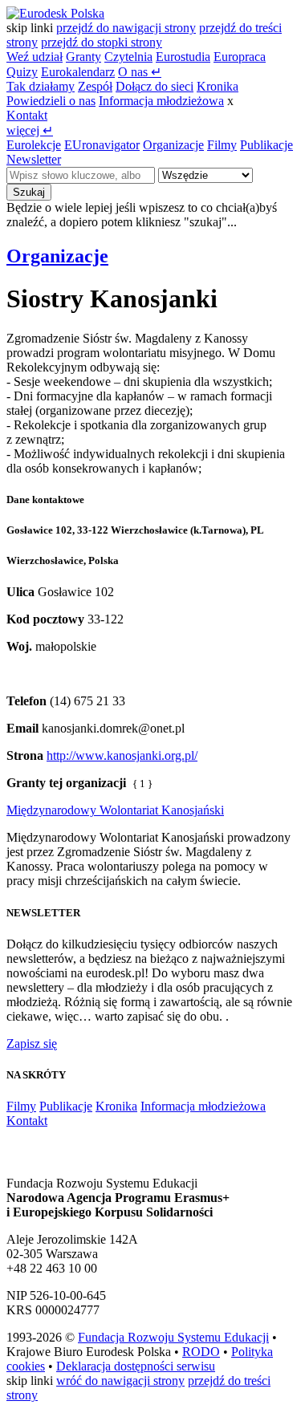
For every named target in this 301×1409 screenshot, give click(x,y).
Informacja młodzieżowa (161, 101)
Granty (83, 56)
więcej (29, 130)
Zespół (95, 86)
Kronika (217, 86)
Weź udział (34, 56)
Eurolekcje (33, 145)
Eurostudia (183, 56)
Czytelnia (128, 56)
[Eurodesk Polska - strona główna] (55, 13)
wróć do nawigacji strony (120, 1380)
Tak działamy (40, 86)
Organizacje (173, 145)
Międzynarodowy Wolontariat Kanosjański (115, 810)
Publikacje (266, 145)
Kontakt (26, 115)
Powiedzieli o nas (51, 101)
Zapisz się (31, 1043)
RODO (201, 1351)
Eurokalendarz (78, 72)
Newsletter (33, 159)
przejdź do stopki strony (101, 42)
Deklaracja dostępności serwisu (135, 1366)
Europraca (240, 56)
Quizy (22, 72)
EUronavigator (102, 145)
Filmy (222, 145)
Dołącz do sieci (154, 86)
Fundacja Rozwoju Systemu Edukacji (173, 1337)
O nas (139, 72)
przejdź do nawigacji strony (126, 28)
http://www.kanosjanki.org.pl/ (122, 755)
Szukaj (29, 192)
